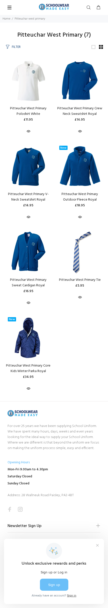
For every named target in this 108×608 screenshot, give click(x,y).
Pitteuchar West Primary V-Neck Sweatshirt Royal (28, 197)
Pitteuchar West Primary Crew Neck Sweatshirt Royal (79, 111)
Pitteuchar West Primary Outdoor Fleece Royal (80, 197)
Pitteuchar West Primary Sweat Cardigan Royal (28, 282)
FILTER (16, 47)
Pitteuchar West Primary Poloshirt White (28, 111)
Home (6, 18)
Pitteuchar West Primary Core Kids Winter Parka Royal (28, 368)
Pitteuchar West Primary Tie (80, 280)
